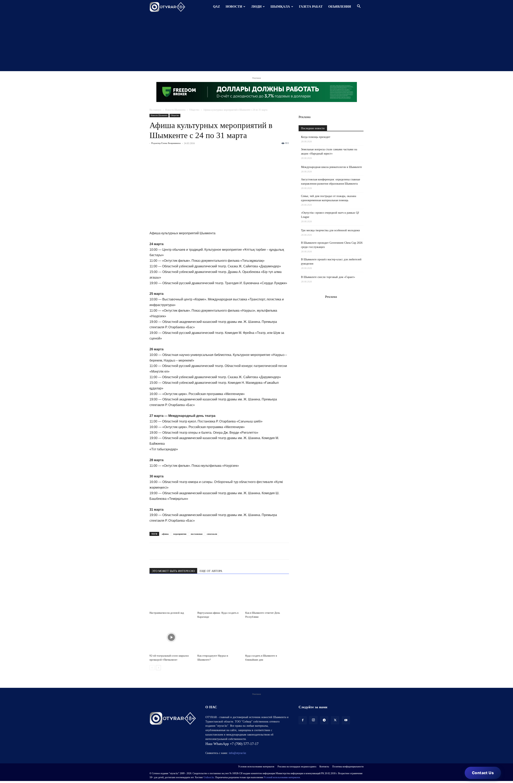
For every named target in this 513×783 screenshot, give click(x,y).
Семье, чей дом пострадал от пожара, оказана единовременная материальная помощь (328, 198)
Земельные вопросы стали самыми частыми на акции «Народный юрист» (329, 151)
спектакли (212, 534)
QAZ (216, 6)
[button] (359, 7)
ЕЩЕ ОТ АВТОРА (211, 571)
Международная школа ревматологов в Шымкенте (331, 167)
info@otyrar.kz (237, 753)
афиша (165, 534)
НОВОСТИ (234, 6)
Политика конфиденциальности (348, 766)
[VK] (172, 551)
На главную (155, 109)
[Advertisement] (256, 43)
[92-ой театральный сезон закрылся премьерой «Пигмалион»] (171, 637)
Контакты (324, 766)
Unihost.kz (209, 777)
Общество (194, 109)
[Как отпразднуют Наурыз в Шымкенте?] (219, 637)
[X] (190, 551)
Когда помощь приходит (315, 136)
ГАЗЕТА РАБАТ (311, 6)
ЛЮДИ (256, 6)
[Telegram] (163, 551)
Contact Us (483, 773)
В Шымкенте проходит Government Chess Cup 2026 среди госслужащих (332, 245)
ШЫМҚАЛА (280, 6)
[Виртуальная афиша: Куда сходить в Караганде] (219, 594)
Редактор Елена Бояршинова (166, 143)
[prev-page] (152, 667)
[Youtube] (346, 720)
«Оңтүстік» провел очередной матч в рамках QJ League (330, 214)
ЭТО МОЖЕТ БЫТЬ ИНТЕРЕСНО (173, 571)
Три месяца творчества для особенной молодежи (330, 230)
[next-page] (158, 667)
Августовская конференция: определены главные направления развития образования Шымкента (330, 181)
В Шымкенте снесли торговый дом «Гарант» (328, 277)
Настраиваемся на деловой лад (166, 612)
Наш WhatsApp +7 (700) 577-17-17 (232, 744)
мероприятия (179, 534)
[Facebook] (181, 551)
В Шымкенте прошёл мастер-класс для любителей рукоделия (331, 261)
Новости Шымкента (175, 109)
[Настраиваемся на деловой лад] (171, 594)
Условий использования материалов (282, 777)
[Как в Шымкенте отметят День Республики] (267, 594)
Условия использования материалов (256, 766)
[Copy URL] (200, 551)
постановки (196, 534)
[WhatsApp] (153, 551)
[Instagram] (313, 720)
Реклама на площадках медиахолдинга (297, 766)
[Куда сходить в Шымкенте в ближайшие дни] (267, 637)
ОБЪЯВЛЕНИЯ (339, 6)
